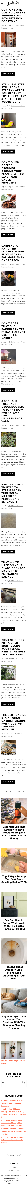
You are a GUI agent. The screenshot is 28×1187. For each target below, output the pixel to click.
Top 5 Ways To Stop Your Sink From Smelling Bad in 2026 (14, 879)
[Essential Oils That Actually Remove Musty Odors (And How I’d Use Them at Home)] (14, 811)
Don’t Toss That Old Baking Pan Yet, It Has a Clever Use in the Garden (13, 330)
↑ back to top (14, 1156)
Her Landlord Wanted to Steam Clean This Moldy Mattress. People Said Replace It (12, 493)
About (14, 1167)
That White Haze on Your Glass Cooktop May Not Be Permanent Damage (13, 569)
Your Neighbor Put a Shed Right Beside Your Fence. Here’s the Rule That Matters (13, 647)
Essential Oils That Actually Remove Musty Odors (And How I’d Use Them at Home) (14, 832)
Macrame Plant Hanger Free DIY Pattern (13, 1062)
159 (19, 791)
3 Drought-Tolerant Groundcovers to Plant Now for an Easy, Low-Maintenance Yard (13, 411)
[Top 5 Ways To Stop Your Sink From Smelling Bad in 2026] (14, 860)
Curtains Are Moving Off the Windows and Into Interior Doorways (13, 15)
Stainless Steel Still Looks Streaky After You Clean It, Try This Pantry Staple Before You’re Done (13, 93)
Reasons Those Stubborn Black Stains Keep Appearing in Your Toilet (14, 972)
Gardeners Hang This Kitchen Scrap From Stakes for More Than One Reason (12, 253)
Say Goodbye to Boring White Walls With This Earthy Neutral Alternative (14, 924)
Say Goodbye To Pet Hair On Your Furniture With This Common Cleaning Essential (14, 1022)
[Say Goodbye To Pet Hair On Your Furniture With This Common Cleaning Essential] (14, 1000)
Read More (8, 73)
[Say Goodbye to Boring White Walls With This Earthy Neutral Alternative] (14, 904)
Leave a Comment (8, 28)
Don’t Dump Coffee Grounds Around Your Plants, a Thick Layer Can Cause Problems (13, 172)
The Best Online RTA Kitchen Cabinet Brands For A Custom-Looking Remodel (13, 722)
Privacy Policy (14, 1170)
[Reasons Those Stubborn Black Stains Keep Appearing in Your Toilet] (14, 951)
